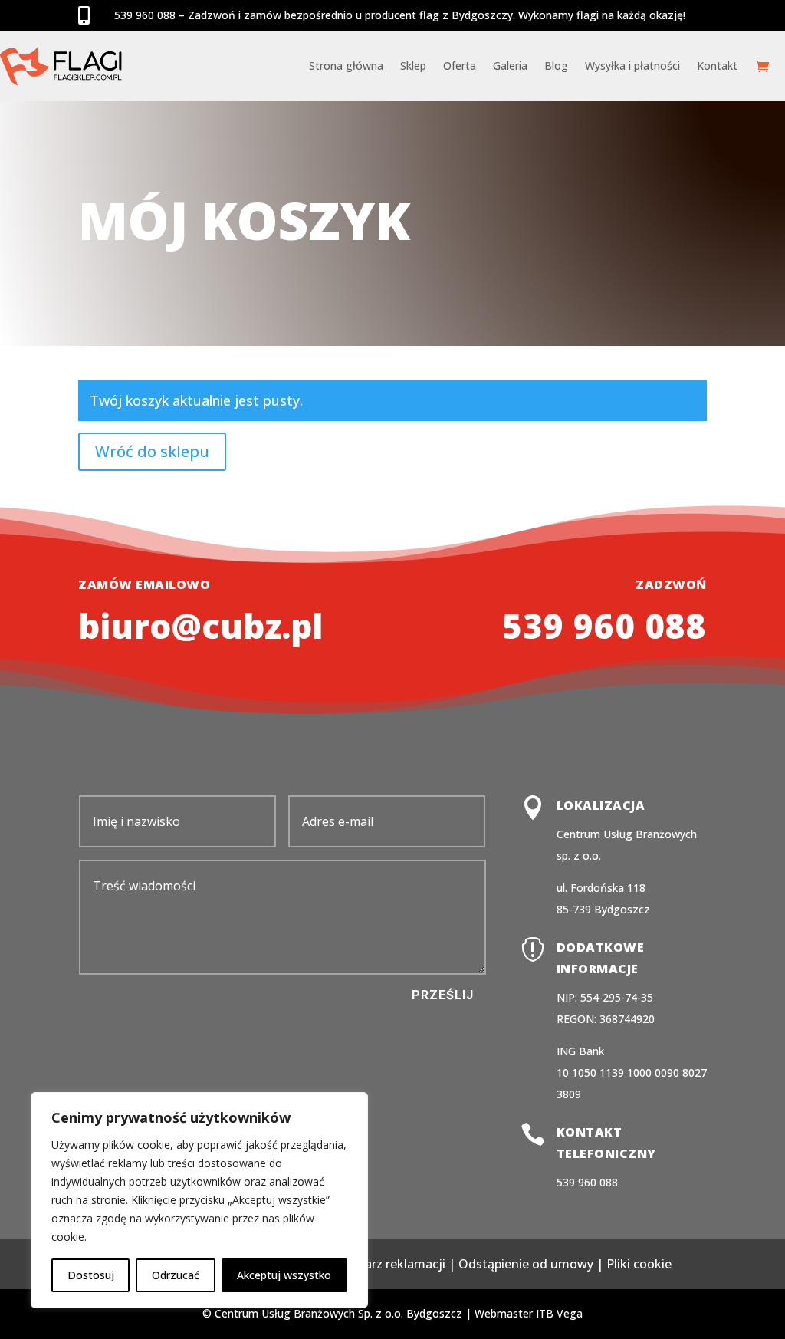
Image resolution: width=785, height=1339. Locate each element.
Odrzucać (175, 1275)
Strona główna (346, 65)
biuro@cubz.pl (200, 626)
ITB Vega (559, 1313)
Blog (556, 65)
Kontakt (717, 65)
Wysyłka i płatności (632, 65)
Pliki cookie (639, 1263)
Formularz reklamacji (384, 1263)
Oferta (459, 65)
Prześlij (443, 995)
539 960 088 (604, 626)
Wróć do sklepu (152, 451)
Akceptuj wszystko (284, 1275)
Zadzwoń (671, 584)
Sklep (413, 65)
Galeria (510, 65)
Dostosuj (90, 1275)
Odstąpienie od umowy (525, 1263)
